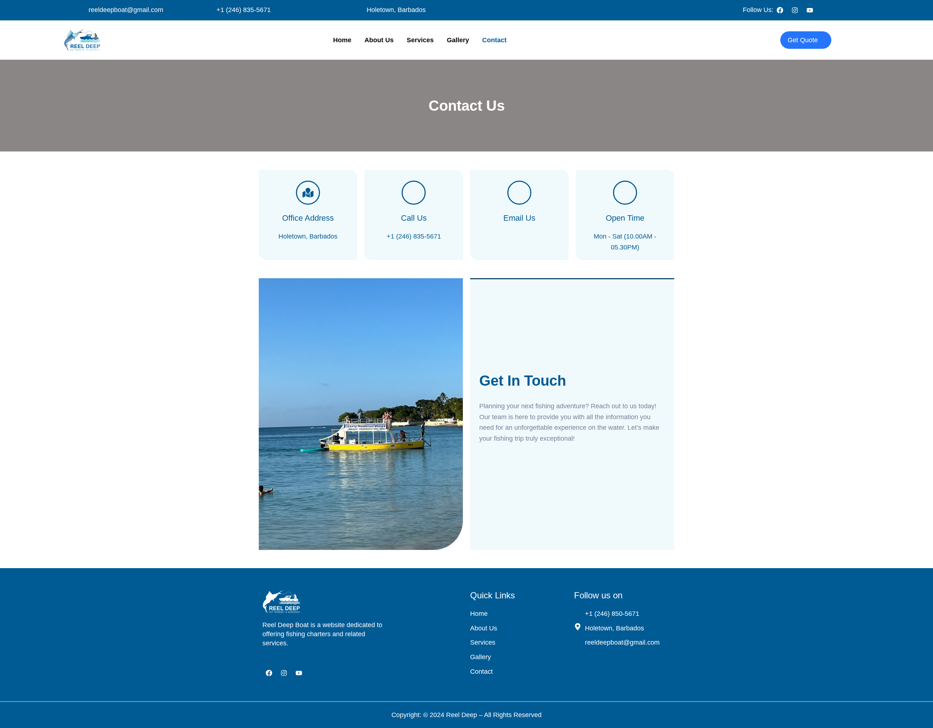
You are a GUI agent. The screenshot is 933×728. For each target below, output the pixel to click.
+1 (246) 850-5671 (612, 613)
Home (342, 40)
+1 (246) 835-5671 (243, 9)
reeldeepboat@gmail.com (126, 9)
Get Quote (803, 40)
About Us (379, 40)
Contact (494, 40)
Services (420, 40)
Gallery (458, 40)
